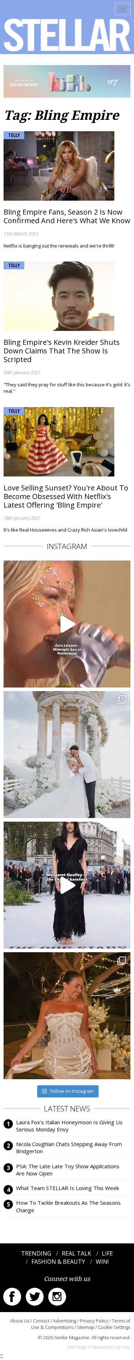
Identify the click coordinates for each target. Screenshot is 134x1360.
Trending (36, 1253)
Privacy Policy (94, 1320)
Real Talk (76, 1253)
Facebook (12, 1297)
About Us (19, 1320)
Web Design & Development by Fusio (99, 1347)
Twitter (35, 1297)
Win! (102, 1261)
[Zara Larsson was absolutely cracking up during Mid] (67, 624)
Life (107, 1253)
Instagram (57, 1297)
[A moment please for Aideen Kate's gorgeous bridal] (67, 1015)
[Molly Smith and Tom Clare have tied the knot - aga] (67, 754)
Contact (41, 1320)
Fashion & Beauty (58, 1261)
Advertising (64, 1320)
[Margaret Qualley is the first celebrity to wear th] (67, 885)
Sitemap (85, 1327)
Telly (14, 135)
